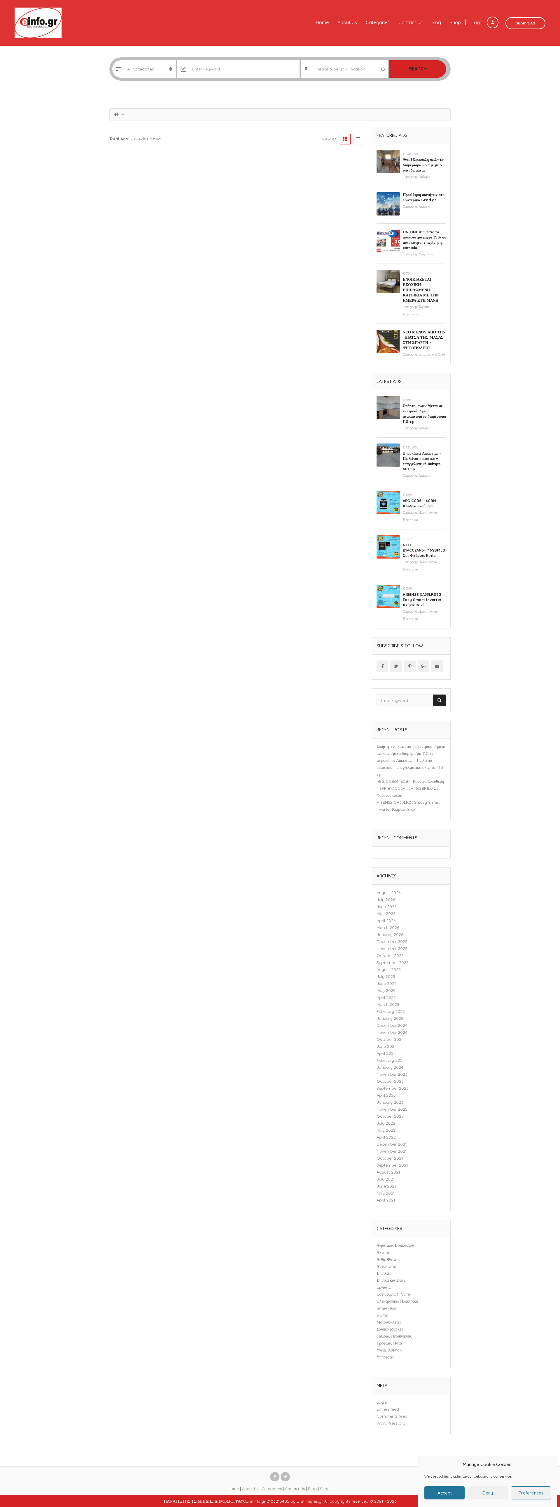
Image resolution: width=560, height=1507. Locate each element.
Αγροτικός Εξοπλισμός (396, 1245)
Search (418, 69)
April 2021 (386, 1200)
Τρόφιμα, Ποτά (389, 1343)
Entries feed (388, 1409)
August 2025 (389, 969)
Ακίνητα (424, 176)
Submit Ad (525, 23)
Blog (436, 22)
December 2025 (392, 941)
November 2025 (392, 948)
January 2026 (390, 934)
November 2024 (392, 1032)
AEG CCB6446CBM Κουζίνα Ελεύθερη (410, 781)
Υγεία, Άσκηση (389, 1350)
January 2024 (390, 1067)
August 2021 (388, 1172)
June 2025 (387, 983)
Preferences (531, 1493)
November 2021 (392, 1151)
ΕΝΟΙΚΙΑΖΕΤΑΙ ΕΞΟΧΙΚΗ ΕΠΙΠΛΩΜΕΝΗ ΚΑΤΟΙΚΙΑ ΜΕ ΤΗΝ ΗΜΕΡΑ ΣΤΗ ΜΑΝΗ (421, 290)
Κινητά (382, 1315)
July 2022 (386, 1123)
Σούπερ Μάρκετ (390, 1329)
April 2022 (386, 1137)
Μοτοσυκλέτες (389, 1322)
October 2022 (390, 1116)
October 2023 (390, 1081)
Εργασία (384, 1287)
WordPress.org (391, 1423)
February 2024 (391, 1060)
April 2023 (386, 1095)
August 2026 (388, 892)
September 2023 (393, 1088)
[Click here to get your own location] (383, 69)
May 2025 (386, 990)
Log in (382, 1402)
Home (322, 22)
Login (478, 22)
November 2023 (392, 1074)
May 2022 (386, 1130)
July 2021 (386, 1179)
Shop (455, 22)
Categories (378, 22)
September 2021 (392, 1165)
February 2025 (391, 1011)
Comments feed (392, 1416)
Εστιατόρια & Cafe (432, 354)
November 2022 (392, 1109)
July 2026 (386, 899)
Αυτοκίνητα (386, 1266)
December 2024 (392, 1025)
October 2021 (390, 1158)
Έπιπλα (383, 1273)
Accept (445, 1493)
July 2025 (386, 976)
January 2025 (390, 1018)
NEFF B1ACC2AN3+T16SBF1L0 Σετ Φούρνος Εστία (424, 550)
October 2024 (390, 1039)
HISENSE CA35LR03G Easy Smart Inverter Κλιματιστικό (422, 599)
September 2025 (393, 962)
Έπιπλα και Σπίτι (391, 1280)
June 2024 (387, 1046)
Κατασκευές (387, 1308)
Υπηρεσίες (426, 254)
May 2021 (386, 1193)
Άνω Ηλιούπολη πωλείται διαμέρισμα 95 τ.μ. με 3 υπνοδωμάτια (423, 164)
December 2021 (392, 1144)
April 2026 (386, 920)
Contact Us (410, 22)
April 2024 (386, 1053)
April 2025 (386, 997)
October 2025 (390, 955)
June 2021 (386, 1186)
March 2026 (388, 927)
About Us (347, 22)
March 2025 (388, 1004)
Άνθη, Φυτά (386, 1259)
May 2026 (386, 913)
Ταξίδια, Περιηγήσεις (394, 1336)
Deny (487, 1493)
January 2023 (390, 1102)
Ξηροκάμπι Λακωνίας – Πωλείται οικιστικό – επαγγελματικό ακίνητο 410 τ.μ (410, 767)
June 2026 (386, 906)
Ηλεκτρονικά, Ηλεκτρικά (397, 1301)
